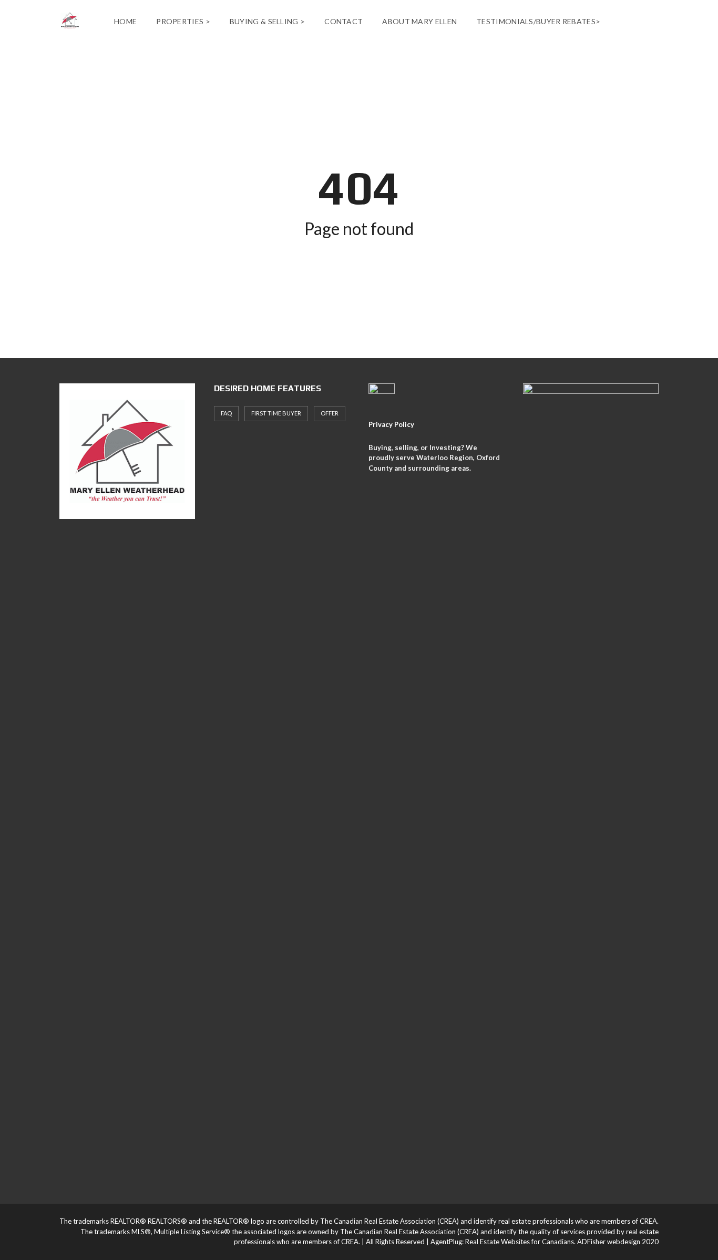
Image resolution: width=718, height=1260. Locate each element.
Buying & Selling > (267, 21)
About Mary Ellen (419, 21)
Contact (343, 21)
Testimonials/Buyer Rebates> (538, 21)
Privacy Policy (391, 424)
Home (125, 21)
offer (330, 413)
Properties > (183, 21)
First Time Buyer (276, 413)
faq (226, 413)
